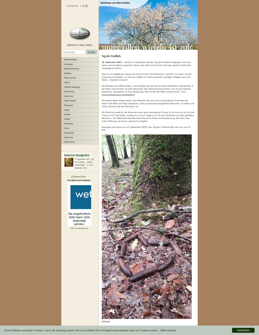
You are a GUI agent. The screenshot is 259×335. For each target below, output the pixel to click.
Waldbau (67, 73)
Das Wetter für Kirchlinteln (79, 180)
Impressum (68, 137)
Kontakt (67, 114)
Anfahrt (67, 119)
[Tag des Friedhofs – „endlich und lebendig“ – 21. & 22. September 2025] (68, 166)
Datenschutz (69, 132)
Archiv (66, 128)
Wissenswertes (70, 77)
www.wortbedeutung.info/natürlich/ (118, 94)
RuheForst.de (69, 142)
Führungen (68, 105)
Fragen (67, 110)
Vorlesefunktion (70, 59)
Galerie (67, 82)
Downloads (68, 123)
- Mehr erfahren (167, 330)
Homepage (68, 64)
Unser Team (68, 96)
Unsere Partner (70, 100)
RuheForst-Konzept (71, 68)
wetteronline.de (82, 228)
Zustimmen (243, 330)
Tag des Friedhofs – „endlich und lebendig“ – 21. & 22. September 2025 (84, 163)
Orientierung (69, 91)
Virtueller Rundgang (72, 87)
